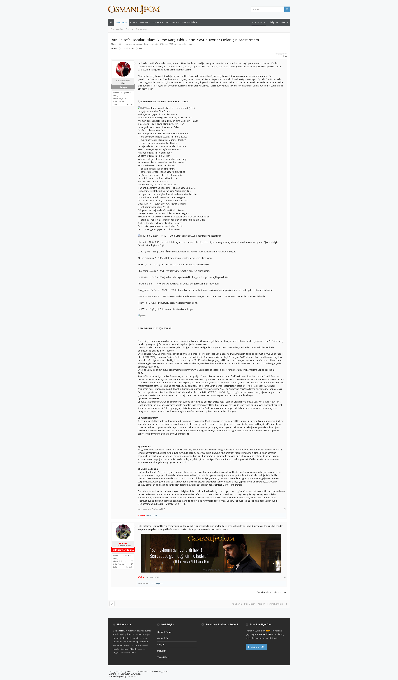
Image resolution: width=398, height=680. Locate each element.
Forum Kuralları (275, 603)
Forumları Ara (117, 29)
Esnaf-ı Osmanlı (139, 22)
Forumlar (121, 22)
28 (132, 564)
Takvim (129, 29)
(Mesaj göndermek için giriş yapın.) (272, 592)
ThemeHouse (133, 676)
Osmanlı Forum (164, 632)
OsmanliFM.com (266, 634)
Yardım (261, 603)
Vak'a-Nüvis (188, 22)
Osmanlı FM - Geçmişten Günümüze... (125, 674)
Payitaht (129, 567)
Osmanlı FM (162, 638)
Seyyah (157, 22)
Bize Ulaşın (249, 603)
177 (131, 558)
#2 (285, 577)
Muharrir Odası (118, 44)
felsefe (131, 48)
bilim (123, 48)
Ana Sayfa (237, 603)
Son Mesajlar (141, 29)
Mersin (130, 104)
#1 (285, 509)
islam (140, 48)
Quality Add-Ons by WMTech (139, 671)
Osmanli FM (118, 630)
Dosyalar (171, 22)
